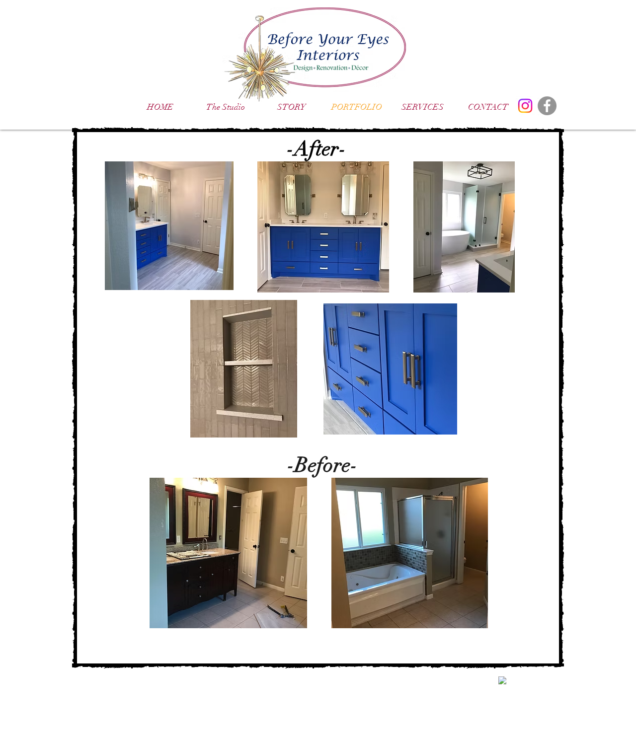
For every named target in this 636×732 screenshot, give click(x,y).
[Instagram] (525, 105)
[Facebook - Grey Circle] (547, 105)
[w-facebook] (502, 680)
